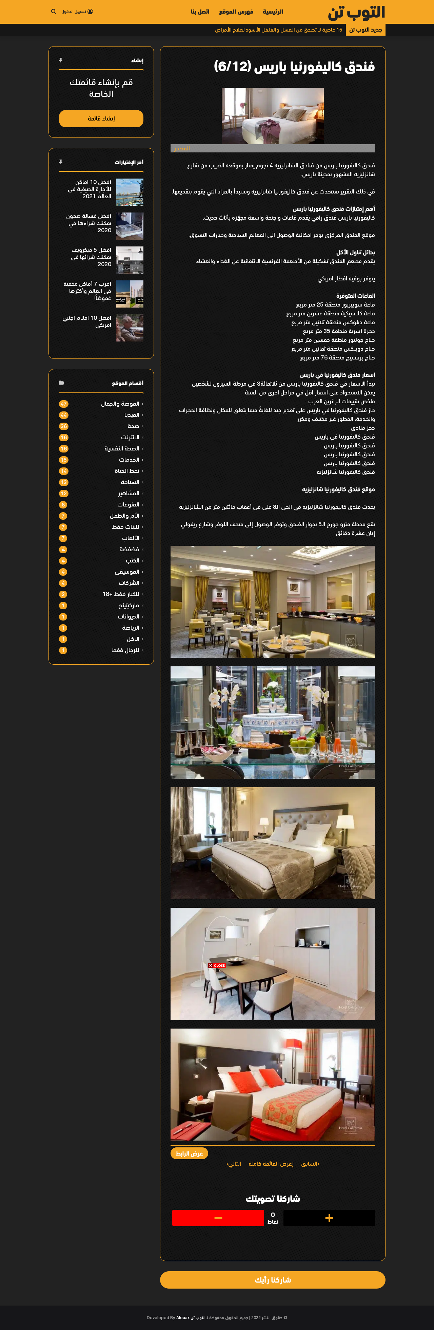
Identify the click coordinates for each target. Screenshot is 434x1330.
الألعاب (130, 537)
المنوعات (128, 504)
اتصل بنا (200, 11)
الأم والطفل (124, 515)
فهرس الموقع (236, 11)
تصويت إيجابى (329, 1218)
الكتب (132, 560)
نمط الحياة (127, 470)
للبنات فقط (125, 526)
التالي (234, 1163)
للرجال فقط (125, 649)
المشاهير (128, 493)
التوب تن (198, 1317)
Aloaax (183, 1317)
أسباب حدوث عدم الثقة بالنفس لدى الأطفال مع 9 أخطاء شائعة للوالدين (264, 29)
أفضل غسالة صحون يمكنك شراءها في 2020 (88, 223)
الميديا (131, 414)
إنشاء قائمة (101, 118)
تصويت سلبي (218, 1218)
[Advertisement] (217, 1016)
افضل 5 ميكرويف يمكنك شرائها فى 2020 (91, 257)
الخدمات (129, 459)
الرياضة (130, 627)
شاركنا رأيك (273, 1280)
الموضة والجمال (120, 403)
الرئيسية (273, 11)
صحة (133, 425)
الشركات (129, 582)
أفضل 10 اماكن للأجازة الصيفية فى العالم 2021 (89, 189)
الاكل (133, 638)
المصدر (182, 148)
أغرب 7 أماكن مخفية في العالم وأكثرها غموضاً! (87, 291)
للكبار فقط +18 (120, 593)
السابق (309, 1163)
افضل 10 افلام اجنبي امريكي (86, 321)
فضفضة (129, 549)
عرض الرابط (189, 1153)
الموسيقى (127, 571)
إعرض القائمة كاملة (271, 1163)
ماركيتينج (128, 605)
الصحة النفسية (121, 448)
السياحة (130, 481)
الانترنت (130, 437)
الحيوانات (128, 616)
